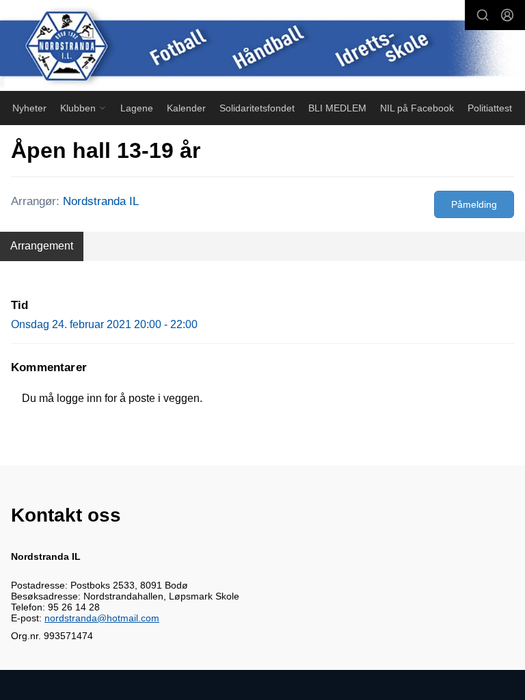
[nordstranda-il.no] (262, 47)
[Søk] (482, 15)
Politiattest (490, 108)
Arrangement (41, 246)
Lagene (136, 108)
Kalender (186, 108)
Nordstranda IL (101, 201)
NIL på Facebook (417, 108)
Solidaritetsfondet (257, 108)
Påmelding (474, 204)
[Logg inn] (507, 15)
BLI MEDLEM (337, 108)
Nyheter (29, 108)
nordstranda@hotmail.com (101, 617)
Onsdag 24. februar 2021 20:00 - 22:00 (104, 324)
